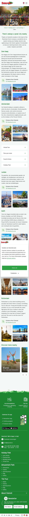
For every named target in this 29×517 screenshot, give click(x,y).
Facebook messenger (10, 439)
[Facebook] (2, 515)
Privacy (17, 515)
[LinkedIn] (9, 515)
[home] (7, 3)
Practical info (6, 457)
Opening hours (7, 471)
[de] (24, 515)
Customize (14, 273)
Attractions (6, 468)
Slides (4, 482)
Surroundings (20, 28)
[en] (27, 515)
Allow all (14, 268)
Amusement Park (7, 465)
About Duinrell (6, 493)
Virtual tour (6, 461)
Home (5, 28)
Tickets (5, 470)
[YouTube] (6, 515)
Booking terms (7, 459)
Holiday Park (12, 28)
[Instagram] (4, 515)
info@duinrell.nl (8, 443)
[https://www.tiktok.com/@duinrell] (11, 515)
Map (4, 473)
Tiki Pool (4, 479)
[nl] (22, 515)
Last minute (6, 455)
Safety (4, 475)
